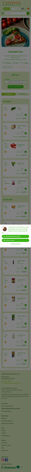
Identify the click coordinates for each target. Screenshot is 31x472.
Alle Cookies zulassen (8, 240)
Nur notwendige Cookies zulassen (11, 236)
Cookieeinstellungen (15, 244)
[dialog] (15, 236)
